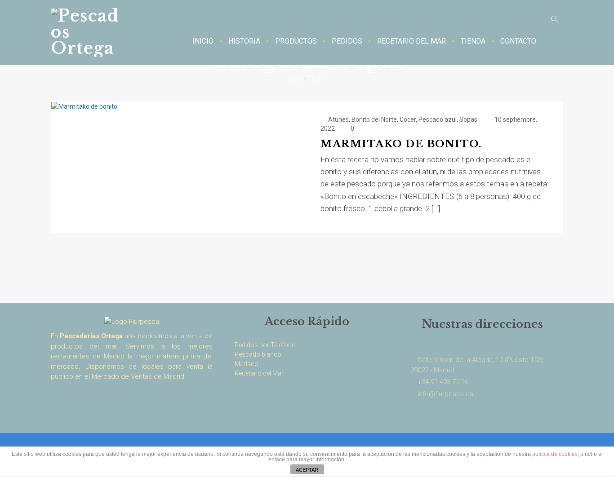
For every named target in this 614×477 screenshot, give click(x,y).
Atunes (338, 119)
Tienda (473, 41)
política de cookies (555, 454)
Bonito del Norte (374, 119)
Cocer (408, 119)
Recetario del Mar (411, 41)
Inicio (203, 41)
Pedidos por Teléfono (265, 345)
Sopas (468, 119)
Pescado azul (437, 119)
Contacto (518, 41)
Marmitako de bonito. (401, 144)
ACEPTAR (307, 470)
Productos (296, 41)
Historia (244, 41)
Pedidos (347, 41)
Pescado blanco (258, 354)
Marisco (246, 363)
